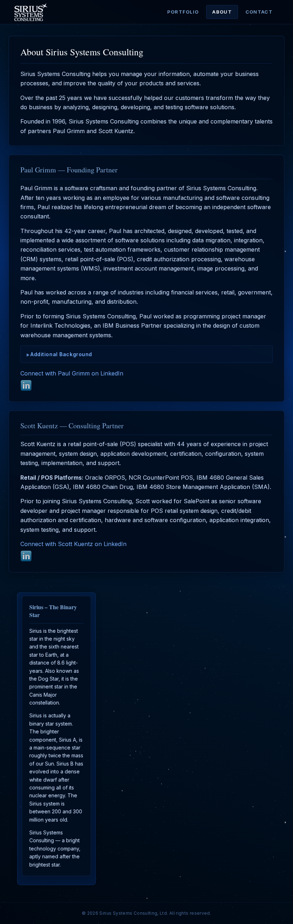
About (222, 12)
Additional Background (61, 354)
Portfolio (183, 12)
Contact (259, 12)
